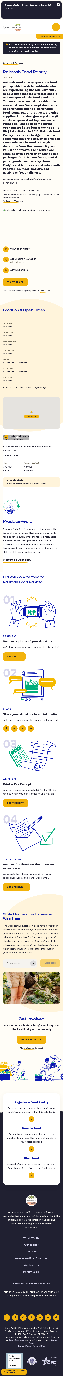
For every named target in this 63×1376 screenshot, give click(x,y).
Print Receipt (15, 803)
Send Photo (14, 656)
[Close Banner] (58, 4)
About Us (32, 1251)
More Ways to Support (31, 1048)
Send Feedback (16, 887)
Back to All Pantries (13, 63)
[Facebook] (15, 1317)
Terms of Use (39, 1346)
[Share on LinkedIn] (22, 728)
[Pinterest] (31, 1317)
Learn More (44, 291)
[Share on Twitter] (14, 728)
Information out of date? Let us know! (15, 1371)
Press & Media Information (32, 1258)
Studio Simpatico (16, 1340)
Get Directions (10, 455)
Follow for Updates (13, 201)
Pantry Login (31, 1272)
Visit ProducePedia (17, 559)
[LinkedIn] (39, 1317)
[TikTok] (56, 1317)
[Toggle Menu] (56, 27)
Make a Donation (50, 37)
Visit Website (15, 282)
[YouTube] (48, 1317)
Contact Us (31, 1265)
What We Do (31, 1238)
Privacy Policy (24, 1346)
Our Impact (31, 1244)
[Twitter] (7, 1317)
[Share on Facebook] (6, 728)
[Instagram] (23, 1317)
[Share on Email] (31, 728)
